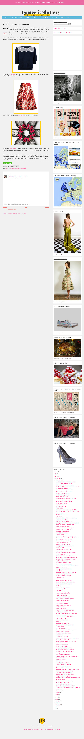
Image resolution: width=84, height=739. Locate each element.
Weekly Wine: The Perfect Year (62, 623)
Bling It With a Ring (60, 534)
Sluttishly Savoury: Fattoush (62, 644)
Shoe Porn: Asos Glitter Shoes (62, 631)
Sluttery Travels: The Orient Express (63, 666)
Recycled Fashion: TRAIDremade (16, 24)
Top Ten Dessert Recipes (61, 503)
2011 (56, 476)
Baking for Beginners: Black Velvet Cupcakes (65, 616)
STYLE (27, 17)
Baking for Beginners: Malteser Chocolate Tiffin (66, 509)
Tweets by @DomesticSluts (59, 28)
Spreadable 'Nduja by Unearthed (63, 654)
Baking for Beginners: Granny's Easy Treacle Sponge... (67, 565)
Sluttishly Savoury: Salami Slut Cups (63, 569)
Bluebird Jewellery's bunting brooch (64, 672)
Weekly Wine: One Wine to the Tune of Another (66, 572)
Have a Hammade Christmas (62, 496)
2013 (56, 473)
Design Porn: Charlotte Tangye (62, 662)
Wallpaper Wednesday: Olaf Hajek (63, 575)
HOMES (7, 17)
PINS (62, 17)
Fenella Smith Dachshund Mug (62, 600)
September (58, 690)
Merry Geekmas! (59, 513)
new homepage (41, 2)
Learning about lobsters (61, 628)
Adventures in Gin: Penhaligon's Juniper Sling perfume (68, 687)
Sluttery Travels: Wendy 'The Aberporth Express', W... (67, 638)
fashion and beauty (18, 168)
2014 (56, 471)
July (57, 694)
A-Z (68, 17)
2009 (56, 708)
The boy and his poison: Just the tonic (64, 501)
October (58, 689)
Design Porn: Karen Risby (61, 567)
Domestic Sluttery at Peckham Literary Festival (66, 536)
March (57, 701)
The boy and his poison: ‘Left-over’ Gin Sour (65, 582)
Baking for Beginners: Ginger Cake (63, 676)
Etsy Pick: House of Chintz (61, 643)
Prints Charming (59, 634)
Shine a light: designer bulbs (62, 532)
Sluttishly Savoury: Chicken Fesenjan (64, 583)
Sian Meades (11, 176)
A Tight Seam (59, 590)
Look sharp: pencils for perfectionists (64, 529)
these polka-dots (22, 115)
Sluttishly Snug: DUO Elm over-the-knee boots (66, 653)
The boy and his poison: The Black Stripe (64, 680)
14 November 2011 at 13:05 (20, 176)
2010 (56, 706)
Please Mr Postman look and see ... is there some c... (67, 656)
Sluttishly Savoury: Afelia (61, 506)
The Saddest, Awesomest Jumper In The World (66, 559)
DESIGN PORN (44, 17)
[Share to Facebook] (16, 166)
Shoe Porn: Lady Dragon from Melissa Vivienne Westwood (68, 486)
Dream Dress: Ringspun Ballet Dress (64, 580)
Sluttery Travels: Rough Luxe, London (64, 539)
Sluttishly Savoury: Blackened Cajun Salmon (65, 685)
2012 (56, 474)
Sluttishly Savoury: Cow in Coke (62, 526)
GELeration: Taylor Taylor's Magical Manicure (65, 499)
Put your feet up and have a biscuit (63, 684)
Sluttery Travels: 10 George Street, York (64, 490)
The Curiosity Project (60, 679)
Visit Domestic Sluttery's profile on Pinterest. (63, 32)
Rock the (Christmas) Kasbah (62, 636)
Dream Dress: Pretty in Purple (62, 495)
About (44, 726)
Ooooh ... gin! (59, 585)
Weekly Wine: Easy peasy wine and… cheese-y (66, 481)
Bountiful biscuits (59, 577)
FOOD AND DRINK (17, 17)
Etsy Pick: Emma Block (61, 659)
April (57, 699)
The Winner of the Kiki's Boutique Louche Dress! (66, 613)
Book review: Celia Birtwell (61, 519)
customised (10, 168)
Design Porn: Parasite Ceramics (63, 544)
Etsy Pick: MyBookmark (61, 550)
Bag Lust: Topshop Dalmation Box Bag (64, 483)
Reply (9, 179)
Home (26, 207)
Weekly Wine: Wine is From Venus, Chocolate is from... (68, 669)
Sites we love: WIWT (60, 547)
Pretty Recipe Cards (60, 554)
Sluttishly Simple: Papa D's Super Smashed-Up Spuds (67, 523)
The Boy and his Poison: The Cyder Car (64, 601)
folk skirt (31, 115)
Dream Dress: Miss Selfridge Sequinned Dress (66, 641)
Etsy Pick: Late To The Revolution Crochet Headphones (68, 677)
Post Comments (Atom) (12, 209)
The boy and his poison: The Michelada (64, 491)
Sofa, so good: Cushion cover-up (63, 593)
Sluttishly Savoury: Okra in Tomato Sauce (65, 546)
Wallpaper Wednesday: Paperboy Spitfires (65, 485)
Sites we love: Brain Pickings (62, 646)
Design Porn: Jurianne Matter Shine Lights (65, 524)
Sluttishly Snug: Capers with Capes (63, 562)
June (57, 696)
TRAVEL (34, 17)
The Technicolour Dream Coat (62, 682)
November (58, 480)
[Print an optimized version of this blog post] (7, 164)
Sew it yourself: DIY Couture (62, 620)
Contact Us (50, 726)
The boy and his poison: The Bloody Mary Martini (66, 557)
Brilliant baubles (59, 508)
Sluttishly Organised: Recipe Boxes (63, 639)
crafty (6, 168)
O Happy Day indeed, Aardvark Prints (64, 648)
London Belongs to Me (61, 588)
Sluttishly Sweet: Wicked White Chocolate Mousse (66, 518)
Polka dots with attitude (61, 618)
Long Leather (59, 661)
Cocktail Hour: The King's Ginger (63, 592)
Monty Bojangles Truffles (61, 595)
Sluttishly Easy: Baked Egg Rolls (62, 587)
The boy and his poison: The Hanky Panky (65, 541)
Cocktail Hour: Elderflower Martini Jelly (64, 671)
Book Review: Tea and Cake (62, 611)
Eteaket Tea (58, 621)
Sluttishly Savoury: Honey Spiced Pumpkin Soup (66, 498)
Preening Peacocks (60, 626)
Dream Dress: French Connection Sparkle (65, 527)
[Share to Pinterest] (18, 166)
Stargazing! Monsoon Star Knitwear (63, 633)
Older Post (47, 207)
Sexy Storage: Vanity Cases (61, 560)
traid (25, 168)
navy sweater (12, 74)
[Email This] (12, 166)
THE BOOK (54, 17)
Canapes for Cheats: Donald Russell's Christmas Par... (67, 537)
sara (23, 168)
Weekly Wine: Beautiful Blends (62, 531)
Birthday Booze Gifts (60, 606)
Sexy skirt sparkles (60, 504)
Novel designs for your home (62, 667)
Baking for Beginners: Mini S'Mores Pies (64, 651)
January (58, 704)
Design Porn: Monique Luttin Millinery (64, 574)
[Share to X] (15, 166)
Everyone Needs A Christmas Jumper (64, 549)
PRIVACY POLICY (49, 729)
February (58, 703)
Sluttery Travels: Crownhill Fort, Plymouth (65, 598)
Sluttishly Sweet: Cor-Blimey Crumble (64, 564)
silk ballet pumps (13, 148)
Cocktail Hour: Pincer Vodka (62, 542)
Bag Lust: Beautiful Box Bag (62, 603)
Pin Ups (57, 578)
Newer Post (5, 207)
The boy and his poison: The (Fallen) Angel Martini (66, 629)
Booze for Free (59, 516)
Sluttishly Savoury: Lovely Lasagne (63, 488)
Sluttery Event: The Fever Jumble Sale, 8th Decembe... (67, 511)
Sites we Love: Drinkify (61, 608)
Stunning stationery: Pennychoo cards (64, 521)
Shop (38, 726)
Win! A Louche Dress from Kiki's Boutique (65, 674)
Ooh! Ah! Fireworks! (60, 657)
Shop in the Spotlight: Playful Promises (64, 615)
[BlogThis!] (13, 166)
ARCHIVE (57, 729)
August (57, 692)
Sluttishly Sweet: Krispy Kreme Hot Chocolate (66, 552)
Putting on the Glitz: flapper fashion (64, 664)
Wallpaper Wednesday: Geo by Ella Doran (65, 625)
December (58, 478)
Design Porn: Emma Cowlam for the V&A (65, 610)
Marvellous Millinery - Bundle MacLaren (64, 555)
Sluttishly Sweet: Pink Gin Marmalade (64, 605)
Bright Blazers (59, 570)
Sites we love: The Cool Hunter (62, 493)
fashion (13, 168)
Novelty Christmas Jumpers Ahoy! (63, 514)
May (57, 697)
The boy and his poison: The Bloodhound (65, 649)
